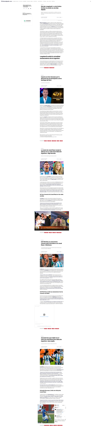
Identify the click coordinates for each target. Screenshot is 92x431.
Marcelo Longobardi (43, 22)
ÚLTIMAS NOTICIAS (16, 1)
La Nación (46, 328)
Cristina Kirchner (46, 23)
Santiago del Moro (47, 105)
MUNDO (32, 1)
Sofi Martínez (54, 296)
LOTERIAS (44, 1)
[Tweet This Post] (58, 17)
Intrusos (50, 232)
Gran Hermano (49, 106)
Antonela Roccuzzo (60, 369)
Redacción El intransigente (44, 85)
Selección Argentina (59, 232)
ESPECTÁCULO (40, 1)
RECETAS (53, 1)
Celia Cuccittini (53, 179)
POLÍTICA (20, 1)
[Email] (31, 8)
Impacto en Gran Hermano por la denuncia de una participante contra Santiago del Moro (27, 14)
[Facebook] (24, 8)
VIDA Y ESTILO (49, 1)
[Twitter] (26, 8)
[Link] (60, 17)
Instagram (52, 425)
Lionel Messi (49, 176)
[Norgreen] (27, 21)
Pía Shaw (53, 328)
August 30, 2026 (54, 136)
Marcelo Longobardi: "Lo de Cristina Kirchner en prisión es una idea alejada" (27, 6)
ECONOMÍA (24, 1)
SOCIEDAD (28, 1)
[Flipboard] (28, 8)
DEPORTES (35, 1)
